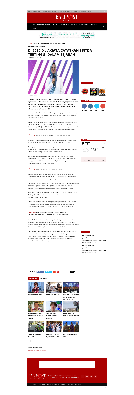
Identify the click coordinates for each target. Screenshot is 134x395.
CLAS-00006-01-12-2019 (88, 246)
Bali (38, 24)
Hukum (55, 24)
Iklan (64, 11)
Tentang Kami (70, 384)
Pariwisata (82, 24)
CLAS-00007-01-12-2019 (88, 236)
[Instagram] (99, 11)
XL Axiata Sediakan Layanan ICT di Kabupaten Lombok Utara (71, 334)
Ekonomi (66, 24)
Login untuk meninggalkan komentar (37, 350)
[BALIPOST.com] (67, 17)
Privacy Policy (50, 384)
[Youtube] (104, 11)
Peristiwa (44, 24)
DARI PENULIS (43, 278)
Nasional (36, 46)
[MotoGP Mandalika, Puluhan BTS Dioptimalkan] (71, 306)
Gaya (87, 24)
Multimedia (94, 24)
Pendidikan (74, 24)
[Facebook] (97, 11)
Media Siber (35, 384)
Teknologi (41, 46)
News (34, 24)
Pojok (75, 11)
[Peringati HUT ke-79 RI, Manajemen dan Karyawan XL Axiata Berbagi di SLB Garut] (54, 326)
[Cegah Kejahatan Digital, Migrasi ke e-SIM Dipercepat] (54, 287)
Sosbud (60, 24)
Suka (84, 104)
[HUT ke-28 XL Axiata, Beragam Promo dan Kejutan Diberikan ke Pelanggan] (54, 306)
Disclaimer (62, 384)
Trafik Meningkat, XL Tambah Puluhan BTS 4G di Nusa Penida (35, 334)
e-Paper (60, 11)
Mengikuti (90, 104)
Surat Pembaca (82, 11)
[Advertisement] (67, 5)
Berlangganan (103, 104)
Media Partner (42, 384)
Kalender (69, 11)
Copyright (56, 384)
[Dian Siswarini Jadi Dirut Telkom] (36, 287)
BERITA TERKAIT (33, 278)
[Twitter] (102, 11)
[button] (104, 26)
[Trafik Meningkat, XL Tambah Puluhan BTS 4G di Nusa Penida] (36, 326)
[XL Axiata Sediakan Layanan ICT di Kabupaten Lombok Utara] (71, 326)
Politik (50, 24)
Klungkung (31, 330)
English (89, 11)
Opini (34, 28)
